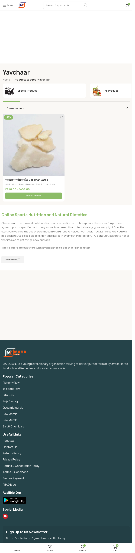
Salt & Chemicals (45, 184)
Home (6, 79)
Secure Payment (13, 478)
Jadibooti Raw (11, 389)
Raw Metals (10, 414)
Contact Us (10, 447)
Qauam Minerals (13, 408)
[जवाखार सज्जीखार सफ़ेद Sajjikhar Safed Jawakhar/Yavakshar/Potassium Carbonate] (34, 145)
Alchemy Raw (11, 383)
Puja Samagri (11, 401)
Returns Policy (12, 453)
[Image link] (16, 352)
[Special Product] (44, 90)
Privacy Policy (11, 459)
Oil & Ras (8, 395)
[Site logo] (22, 5)
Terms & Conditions (15, 472)
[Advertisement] (67, 37)
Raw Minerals (27, 184)
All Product (11, 184)
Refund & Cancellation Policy (21, 466)
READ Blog (9, 485)
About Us (9, 441)
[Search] (85, 5)
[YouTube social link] (5, 516)
